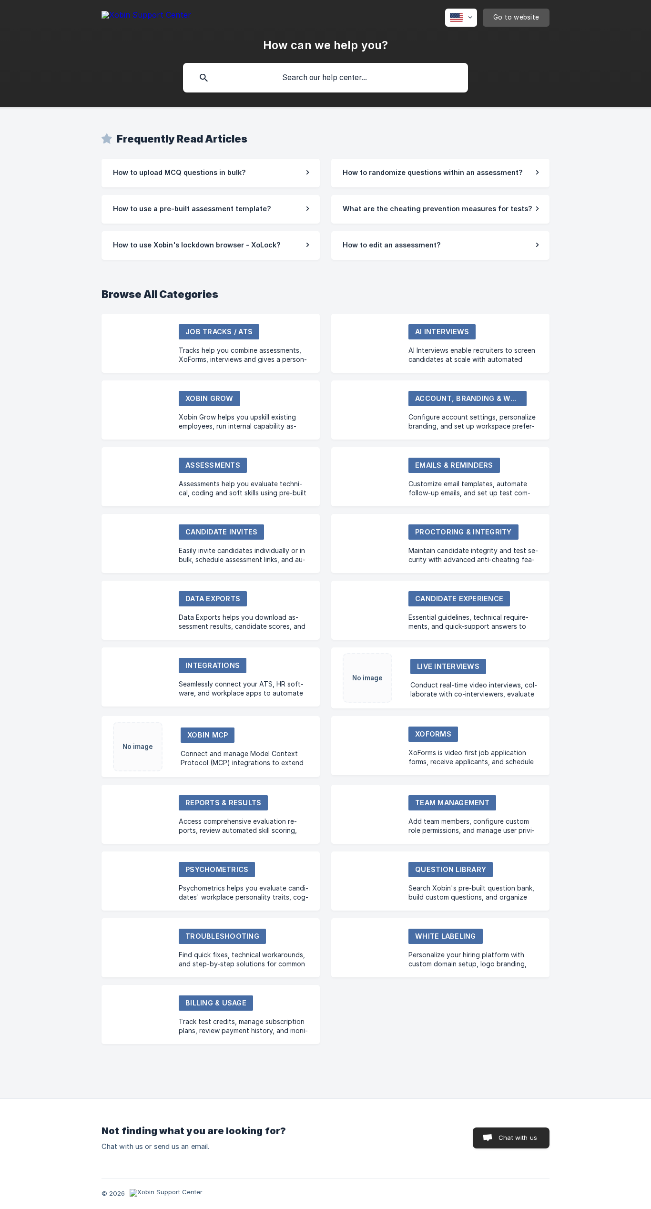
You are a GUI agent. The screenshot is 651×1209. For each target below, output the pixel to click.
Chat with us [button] (517, 1137)
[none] (146, 16)
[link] (211, 173)
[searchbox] (325, 77)
